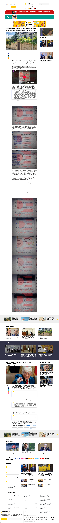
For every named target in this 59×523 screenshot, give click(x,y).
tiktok (14, 4)
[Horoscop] (23, 8)
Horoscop (28, 519)
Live (35, 8)
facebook (6, 4)
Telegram (8, 56)
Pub (23, 4)
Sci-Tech (41, 6)
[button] (21, 511)
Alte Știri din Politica (45, 37)
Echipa (21, 4)
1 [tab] (28, 357)
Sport (38, 6)
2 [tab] (29, 357)
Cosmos (44, 6)
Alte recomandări (10, 326)
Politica (22, 6)
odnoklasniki (10, 4)
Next (58, 318)
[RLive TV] (7, 343)
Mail (8, 59)
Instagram (23, 458)
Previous (0, 318)
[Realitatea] (32, 4)
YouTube (42, 458)
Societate (26, 6)
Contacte (17, 4)
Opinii (48, 6)
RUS (53, 4)
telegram (11, 4)
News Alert (8, 12)
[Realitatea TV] (32, 8)
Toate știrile (13, 6)
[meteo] (27, 8)
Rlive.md (33, 519)
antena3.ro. (25, 401)
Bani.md (37, 519)
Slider (15, 365)
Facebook (8, 53)
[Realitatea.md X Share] (8, 55)
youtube (13, 4)
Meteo (24, 519)
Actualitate (19, 6)
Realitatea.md (20, 365)
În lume (33, 6)
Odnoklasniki (8, 58)
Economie (30, 6)
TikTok (47, 458)
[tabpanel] (12, 350)
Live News (8, 17)
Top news (9, 464)
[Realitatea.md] (52, 518)
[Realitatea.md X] (9, 4)
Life (36, 6)
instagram (7, 4)
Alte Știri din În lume (45, 362)
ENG (50, 4)
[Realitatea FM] (29, 8)
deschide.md (33, 58)
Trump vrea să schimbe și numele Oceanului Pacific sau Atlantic (19, 362)
